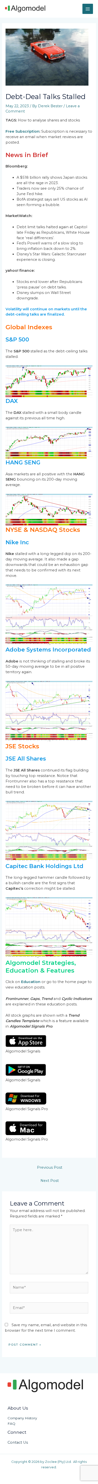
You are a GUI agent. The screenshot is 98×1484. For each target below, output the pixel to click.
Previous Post (49, 1167)
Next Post (49, 1180)
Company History (22, 1418)
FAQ (11, 1424)
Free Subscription (22, 131)
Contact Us (18, 1442)
